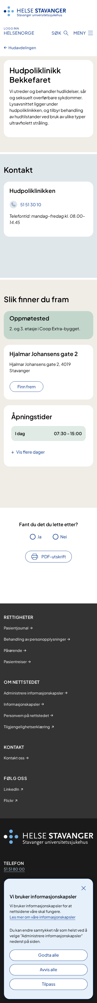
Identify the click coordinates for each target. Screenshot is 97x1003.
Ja (39, 536)
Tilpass (48, 984)
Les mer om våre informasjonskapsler (42, 917)
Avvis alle (48, 969)
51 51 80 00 (14, 869)
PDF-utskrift (53, 556)
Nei (63, 536)
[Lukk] (83, 888)
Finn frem (26, 386)
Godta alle (48, 955)
